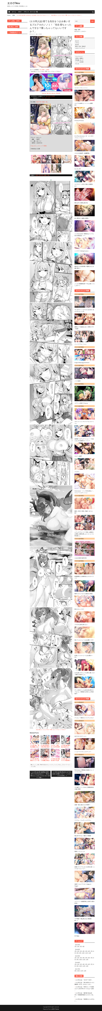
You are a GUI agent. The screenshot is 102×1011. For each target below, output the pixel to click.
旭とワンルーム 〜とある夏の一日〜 (84, 640)
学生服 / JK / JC (79, 60)
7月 (91, 951)
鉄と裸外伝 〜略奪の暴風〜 (82, 218)
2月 (78, 946)
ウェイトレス (79, 56)
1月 (75, 946)
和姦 (76, 29)
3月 (81, 946)
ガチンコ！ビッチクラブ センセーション (84, 422)
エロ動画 (39, 34)
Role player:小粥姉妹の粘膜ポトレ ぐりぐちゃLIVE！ (84, 771)
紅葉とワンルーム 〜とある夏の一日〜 (84, 656)
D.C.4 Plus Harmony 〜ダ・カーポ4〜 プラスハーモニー (84, 137)
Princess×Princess (79, 120)
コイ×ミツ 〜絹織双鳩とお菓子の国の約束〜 (84, 902)
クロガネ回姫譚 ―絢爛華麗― (82, 153)
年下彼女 (77, 936)
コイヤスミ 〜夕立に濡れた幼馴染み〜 (84, 185)
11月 (86, 953)
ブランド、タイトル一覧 (31, 12)
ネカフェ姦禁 (78, 456)
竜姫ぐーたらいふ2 (80, 851)
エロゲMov (13, 3)
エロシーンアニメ (80, 48)
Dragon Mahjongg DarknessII (82, 362)
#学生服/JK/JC (45, 764)
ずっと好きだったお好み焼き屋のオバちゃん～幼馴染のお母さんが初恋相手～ (84, 691)
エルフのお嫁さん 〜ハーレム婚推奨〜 (84, 104)
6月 (89, 951)
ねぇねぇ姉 (77, 169)
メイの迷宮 (77, 381)
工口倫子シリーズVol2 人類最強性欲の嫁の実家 (84, 788)
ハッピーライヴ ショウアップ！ (83, 751)
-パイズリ (51, 764)
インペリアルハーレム (80, 344)
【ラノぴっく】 (46, 98)
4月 (83, 946)
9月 (77, 953)
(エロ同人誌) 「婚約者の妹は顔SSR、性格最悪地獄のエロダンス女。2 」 (84, 994)
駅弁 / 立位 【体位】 (80, 46)
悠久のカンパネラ (79, 609)
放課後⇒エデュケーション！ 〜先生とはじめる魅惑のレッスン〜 (84, 439)
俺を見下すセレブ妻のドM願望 (83, 835)
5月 (86, 951)
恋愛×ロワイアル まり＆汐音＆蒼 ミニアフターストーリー (85, 867)
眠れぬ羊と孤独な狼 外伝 (81, 203)
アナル (77, 42)
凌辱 (79, 29)
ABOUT (20, 12)
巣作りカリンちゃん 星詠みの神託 (84, 593)
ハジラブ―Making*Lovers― (82, 251)
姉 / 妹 (77, 44)
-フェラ (55, 764)
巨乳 (34, 766)
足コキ (77, 41)
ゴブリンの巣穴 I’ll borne (81, 403)
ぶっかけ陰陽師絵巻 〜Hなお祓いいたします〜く (85, 284)
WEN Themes (55, 1009)
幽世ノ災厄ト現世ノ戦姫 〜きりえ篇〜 (84, 512)
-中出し (59, 764)
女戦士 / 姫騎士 (79, 58)
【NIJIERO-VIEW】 (50, 96)
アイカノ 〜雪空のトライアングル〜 (84, 718)
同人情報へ (42, 69)
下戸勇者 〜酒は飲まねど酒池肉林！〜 (83, 919)
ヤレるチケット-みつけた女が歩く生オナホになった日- (84, 310)
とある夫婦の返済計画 (80, 558)
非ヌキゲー (77, 31)
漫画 (38, 764)
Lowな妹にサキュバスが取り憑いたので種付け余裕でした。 (85, 673)
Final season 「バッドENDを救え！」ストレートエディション (84, 491)
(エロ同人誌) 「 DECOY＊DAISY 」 (84, 980)
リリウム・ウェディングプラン (83, 820)
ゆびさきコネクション (80, 736)
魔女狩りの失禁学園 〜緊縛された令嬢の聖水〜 (84, 267)
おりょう (34, 764)
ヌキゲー (83, 31)
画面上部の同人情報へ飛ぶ (43, 175)
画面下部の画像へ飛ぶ (42, 102)
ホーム (14, 12)
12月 (90, 953)
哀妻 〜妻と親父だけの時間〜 (82, 804)
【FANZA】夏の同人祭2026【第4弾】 (51, 93)
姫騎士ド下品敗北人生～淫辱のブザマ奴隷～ (84, 327)
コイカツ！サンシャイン (81, 88)
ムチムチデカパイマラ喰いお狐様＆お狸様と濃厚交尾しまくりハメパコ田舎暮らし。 (84, 533)
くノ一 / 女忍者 (79, 62)
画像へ (48, 69)
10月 (83, 953)
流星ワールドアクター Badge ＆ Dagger (83, 885)
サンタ (77, 63)
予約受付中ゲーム (15, 32)
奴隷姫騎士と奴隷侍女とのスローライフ (84, 577)
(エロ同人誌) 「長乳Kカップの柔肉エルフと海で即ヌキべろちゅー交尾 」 (84, 988)
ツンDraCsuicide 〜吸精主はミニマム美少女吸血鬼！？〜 (84, 234)
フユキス (77, 471)
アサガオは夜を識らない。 (82, 624)
